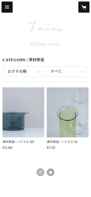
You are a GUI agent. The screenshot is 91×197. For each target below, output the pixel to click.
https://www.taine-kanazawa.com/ (50, 172)
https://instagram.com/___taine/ (40, 172)
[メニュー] (7, 7)
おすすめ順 (17, 71)
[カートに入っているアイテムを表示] (83, 7)
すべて (56, 71)
